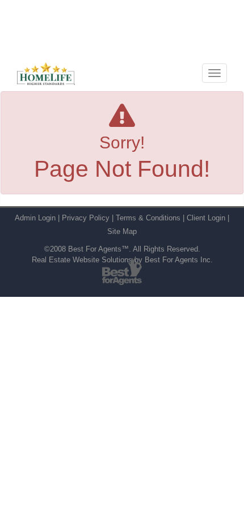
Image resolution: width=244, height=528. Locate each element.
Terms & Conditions (148, 218)
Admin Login (35, 218)
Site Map (122, 231)
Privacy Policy (86, 218)
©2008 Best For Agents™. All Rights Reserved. (122, 249)
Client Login (206, 218)
